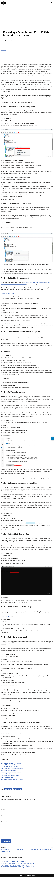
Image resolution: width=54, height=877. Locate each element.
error (19, 789)
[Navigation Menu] (51, 3)
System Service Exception (19, 284)
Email (3, 810)
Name (3, 804)
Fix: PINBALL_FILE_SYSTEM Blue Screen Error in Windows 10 (17, 865)
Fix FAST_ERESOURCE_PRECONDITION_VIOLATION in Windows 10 (19, 867)
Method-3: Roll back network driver (9, 766)
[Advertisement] (27, 20)
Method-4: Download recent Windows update (12, 768)
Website (3, 815)
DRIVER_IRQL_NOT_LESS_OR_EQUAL (34, 282)
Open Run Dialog (6, 616)
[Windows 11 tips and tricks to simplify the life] (3, 3)
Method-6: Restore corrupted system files (11, 772)
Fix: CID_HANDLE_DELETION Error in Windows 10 (14, 861)
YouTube (3, 50)
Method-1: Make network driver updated (11, 763)
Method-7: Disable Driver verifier (9, 773)
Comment (4, 821)
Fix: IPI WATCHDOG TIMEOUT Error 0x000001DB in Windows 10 (17, 863)
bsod (14, 789)
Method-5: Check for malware (8, 770)
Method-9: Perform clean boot (8, 777)
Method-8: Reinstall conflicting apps (10, 775)
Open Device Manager (8, 293)
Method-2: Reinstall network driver (9, 764)
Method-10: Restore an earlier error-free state (12, 779)
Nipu (5, 40)
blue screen (8, 789)
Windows (19, 40)
